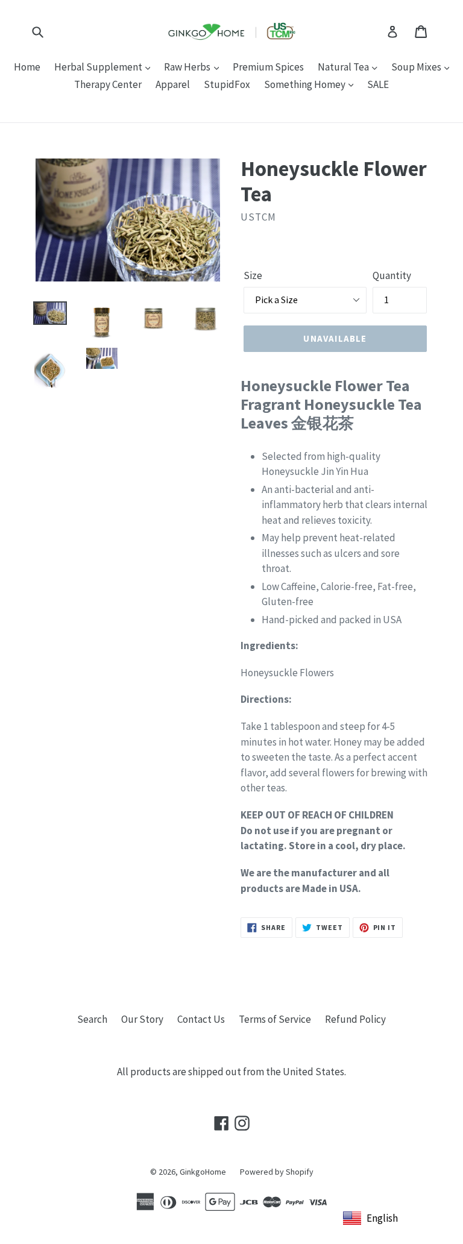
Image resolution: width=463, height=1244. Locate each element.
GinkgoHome (203, 1171)
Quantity (392, 275)
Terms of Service (275, 1019)
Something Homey (305, 84)
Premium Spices (268, 67)
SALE (378, 84)
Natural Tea (344, 67)
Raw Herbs (188, 67)
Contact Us (201, 1019)
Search (92, 1019)
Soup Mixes (417, 67)
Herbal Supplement (99, 67)
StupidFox (227, 84)
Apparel (173, 84)
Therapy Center (108, 84)
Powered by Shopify (276, 1171)
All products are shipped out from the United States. (231, 1071)
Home (27, 67)
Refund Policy (355, 1019)
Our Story (142, 1019)
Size (253, 275)
